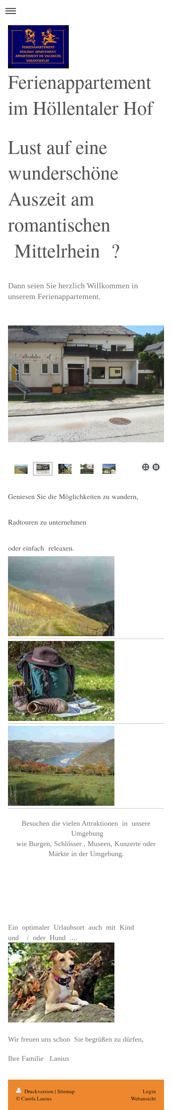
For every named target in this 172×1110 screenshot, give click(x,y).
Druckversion (39, 1091)
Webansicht (143, 1098)
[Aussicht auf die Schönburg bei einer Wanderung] (21, 469)
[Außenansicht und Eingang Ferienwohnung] (86, 392)
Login (149, 1091)
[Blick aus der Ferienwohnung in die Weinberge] (109, 469)
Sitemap (66, 1091)
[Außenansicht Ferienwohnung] (87, 469)
